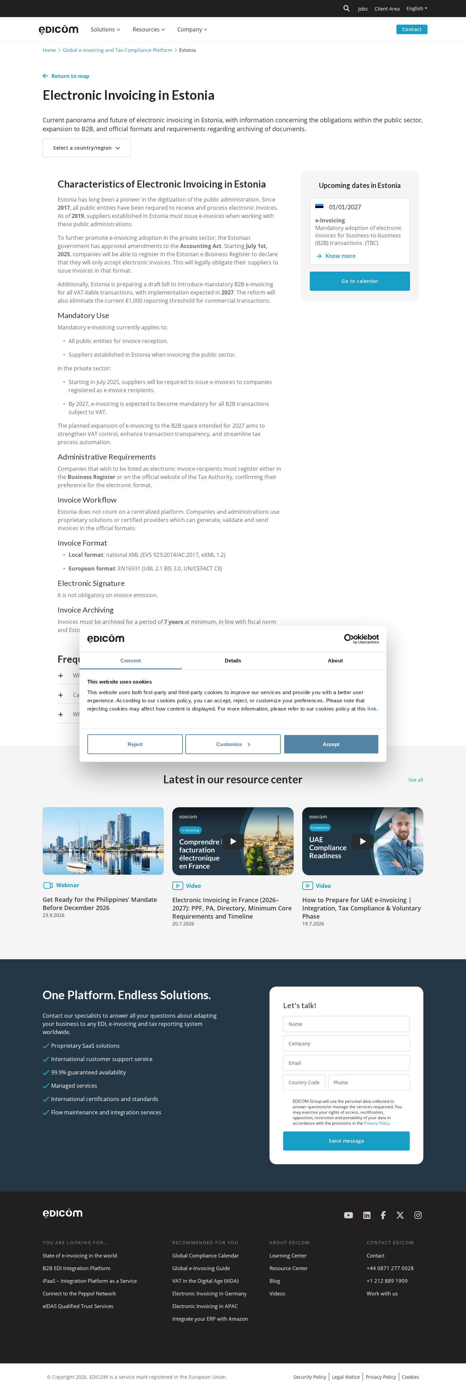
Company (189, 29)
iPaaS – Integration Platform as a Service (90, 1280)
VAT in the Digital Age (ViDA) (205, 1280)
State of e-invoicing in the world (80, 1255)
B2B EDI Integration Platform (77, 1268)
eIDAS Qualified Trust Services (78, 1306)
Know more (340, 256)
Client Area (387, 8)
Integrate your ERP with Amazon (210, 1318)
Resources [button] (146, 29)
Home (49, 50)
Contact (412, 29)
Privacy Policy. (377, 1123)
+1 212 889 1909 (387, 1280)
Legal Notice (346, 1377)
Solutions (103, 29)
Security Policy (309, 1377)
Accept (331, 744)
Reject (135, 744)
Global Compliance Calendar (205, 1255)
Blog (275, 1280)
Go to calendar (359, 281)
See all (415, 780)
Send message (346, 1141)
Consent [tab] (130, 660)
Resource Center (289, 1268)
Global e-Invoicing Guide (201, 1268)
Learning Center (288, 1255)
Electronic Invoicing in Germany (209, 1293)
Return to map (70, 75)
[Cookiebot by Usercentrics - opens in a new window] (349, 639)
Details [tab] (233, 660)
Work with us (382, 1293)
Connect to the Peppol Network (79, 1293)
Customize (229, 744)
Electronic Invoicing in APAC (205, 1306)
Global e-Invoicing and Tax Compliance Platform (117, 50)
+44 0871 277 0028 (391, 1268)
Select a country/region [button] (82, 148)
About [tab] (335, 660)
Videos (277, 1293)
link (372, 709)
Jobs (363, 8)
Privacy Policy (381, 1377)
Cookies (410, 1377)
